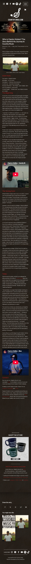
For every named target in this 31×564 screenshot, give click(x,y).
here (9, 382)
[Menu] (25, 4)
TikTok (16, 388)
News (16, 46)
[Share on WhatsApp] (15, 507)
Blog (14, 46)
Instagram (4, 388)
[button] (15, 27)
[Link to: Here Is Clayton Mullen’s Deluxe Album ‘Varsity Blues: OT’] (8, 534)
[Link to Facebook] (10, 4)
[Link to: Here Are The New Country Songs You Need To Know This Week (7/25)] (8, 521)
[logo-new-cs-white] (15, 13)
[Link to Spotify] (17, 4)
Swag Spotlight (21, 46)
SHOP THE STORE (16, 435)
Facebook (10, 388)
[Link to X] (7, 4)
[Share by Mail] (26, 507)
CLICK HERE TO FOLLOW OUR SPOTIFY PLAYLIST (15, 477)
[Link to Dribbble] (20, 4)
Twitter (20, 480)
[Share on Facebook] (5, 507)
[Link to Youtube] (13, 4)
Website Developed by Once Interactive (15, 559)
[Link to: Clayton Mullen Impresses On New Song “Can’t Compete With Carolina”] (22, 521)
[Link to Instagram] (4, 4)
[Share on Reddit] (20, 507)
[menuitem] (26, 4)
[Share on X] (10, 507)
